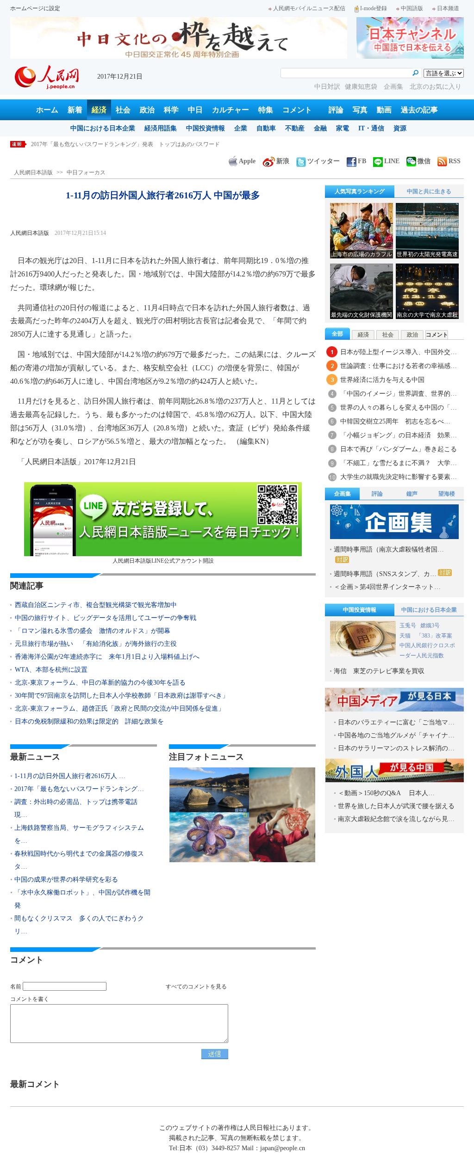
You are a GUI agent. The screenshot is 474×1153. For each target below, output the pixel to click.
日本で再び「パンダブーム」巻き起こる (398, 449)
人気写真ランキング (360, 191)
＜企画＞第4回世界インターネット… (387, 586)
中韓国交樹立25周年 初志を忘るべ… (395, 421)
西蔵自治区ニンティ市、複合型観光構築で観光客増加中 (96, 604)
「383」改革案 (434, 635)
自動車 (266, 128)
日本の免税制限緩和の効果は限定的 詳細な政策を (89, 721)
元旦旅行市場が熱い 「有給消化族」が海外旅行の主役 (96, 643)
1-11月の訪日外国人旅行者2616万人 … (69, 776)
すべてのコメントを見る (196, 986)
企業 (240, 128)
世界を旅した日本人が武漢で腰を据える (396, 806)
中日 (195, 110)
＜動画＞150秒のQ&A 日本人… (386, 793)
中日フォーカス (86, 172)
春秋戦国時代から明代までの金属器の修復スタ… (79, 860)
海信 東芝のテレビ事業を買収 (379, 671)
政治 (147, 110)
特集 (265, 110)
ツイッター (323, 161)
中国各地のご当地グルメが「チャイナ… (396, 735)
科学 (171, 110)
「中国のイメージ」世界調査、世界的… (398, 393)
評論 (336, 110)
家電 (342, 128)
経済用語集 (160, 128)
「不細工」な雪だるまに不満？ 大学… (398, 463)
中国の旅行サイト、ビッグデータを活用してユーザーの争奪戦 (105, 617)
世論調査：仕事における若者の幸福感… (398, 365)
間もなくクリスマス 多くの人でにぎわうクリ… (79, 925)
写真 (360, 110)
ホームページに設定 (35, 8)
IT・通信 (371, 128)
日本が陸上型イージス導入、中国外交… (398, 352)
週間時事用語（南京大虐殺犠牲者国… (389, 549)
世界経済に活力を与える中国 (382, 379)
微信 (424, 161)
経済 (99, 110)
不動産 (295, 128)
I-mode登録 (373, 8)
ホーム (47, 110)
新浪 (282, 161)
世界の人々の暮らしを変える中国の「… (398, 407)
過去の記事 (419, 110)
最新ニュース (35, 756)
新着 (75, 110)
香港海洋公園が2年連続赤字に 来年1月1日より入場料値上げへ (107, 656)
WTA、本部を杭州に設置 (51, 669)
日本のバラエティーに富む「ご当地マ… (396, 722)
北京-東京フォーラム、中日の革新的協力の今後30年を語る (100, 682)
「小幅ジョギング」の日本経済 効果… (398, 435)
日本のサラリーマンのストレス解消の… (396, 748)
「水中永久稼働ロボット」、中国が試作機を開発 (82, 899)
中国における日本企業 (102, 128)
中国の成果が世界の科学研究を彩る (66, 879)
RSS (455, 161)
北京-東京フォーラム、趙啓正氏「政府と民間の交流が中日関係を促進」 (120, 708)
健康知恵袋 (362, 86)
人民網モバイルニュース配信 (309, 8)
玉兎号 (407, 625)
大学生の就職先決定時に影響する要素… (398, 476)
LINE (391, 161)
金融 (320, 128)
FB (362, 161)
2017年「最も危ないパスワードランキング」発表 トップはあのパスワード (125, 144)
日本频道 (448, 8)
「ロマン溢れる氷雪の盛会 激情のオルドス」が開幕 (92, 630)
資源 (399, 128)
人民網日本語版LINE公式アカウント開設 (163, 561)
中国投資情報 (205, 128)
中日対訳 (327, 86)
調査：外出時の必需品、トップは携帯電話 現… (79, 808)
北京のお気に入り (436, 86)
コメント (297, 110)
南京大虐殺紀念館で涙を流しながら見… (396, 819)
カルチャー (230, 110)
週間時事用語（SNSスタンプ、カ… (385, 573)
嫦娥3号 (430, 625)
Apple (247, 161)
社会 (123, 110)
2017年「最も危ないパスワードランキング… (79, 788)
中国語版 (412, 8)
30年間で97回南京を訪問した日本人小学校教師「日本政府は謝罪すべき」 (122, 695)
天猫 (405, 635)
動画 (384, 110)
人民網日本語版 (33, 172)
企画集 (394, 86)
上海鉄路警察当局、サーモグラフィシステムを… (79, 834)
